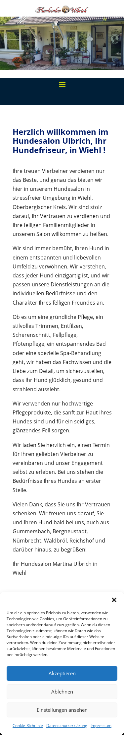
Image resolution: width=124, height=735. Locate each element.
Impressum (101, 725)
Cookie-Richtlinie (28, 725)
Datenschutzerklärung (66, 725)
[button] (114, 600)
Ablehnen (62, 691)
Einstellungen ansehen (62, 709)
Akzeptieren (62, 673)
